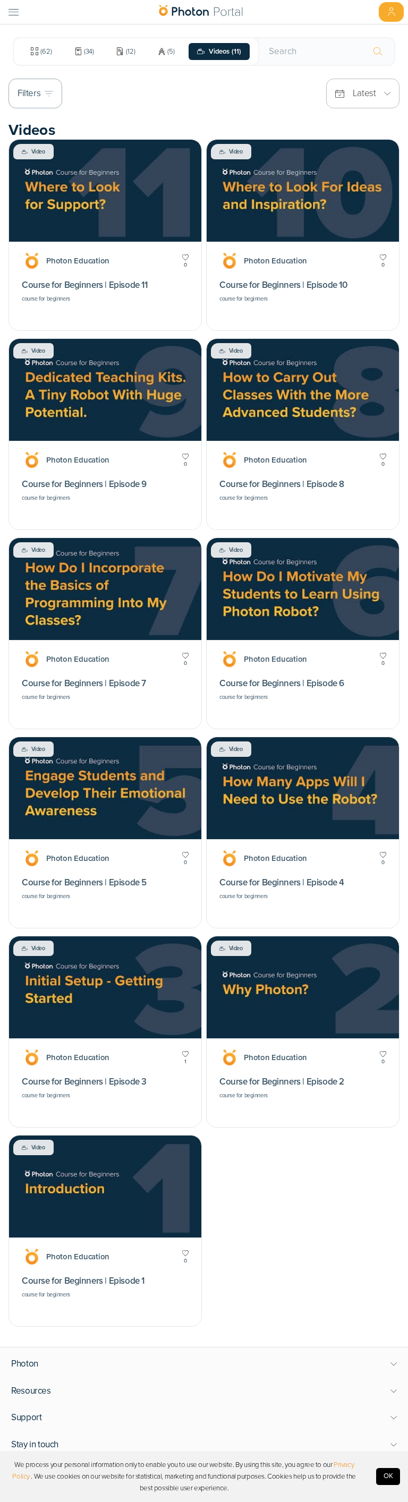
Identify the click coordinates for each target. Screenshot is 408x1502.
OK (388, 1476)
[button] (204, 1364)
